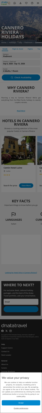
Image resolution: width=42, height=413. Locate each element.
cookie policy (20, 396)
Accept (21, 403)
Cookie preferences (21, 408)
